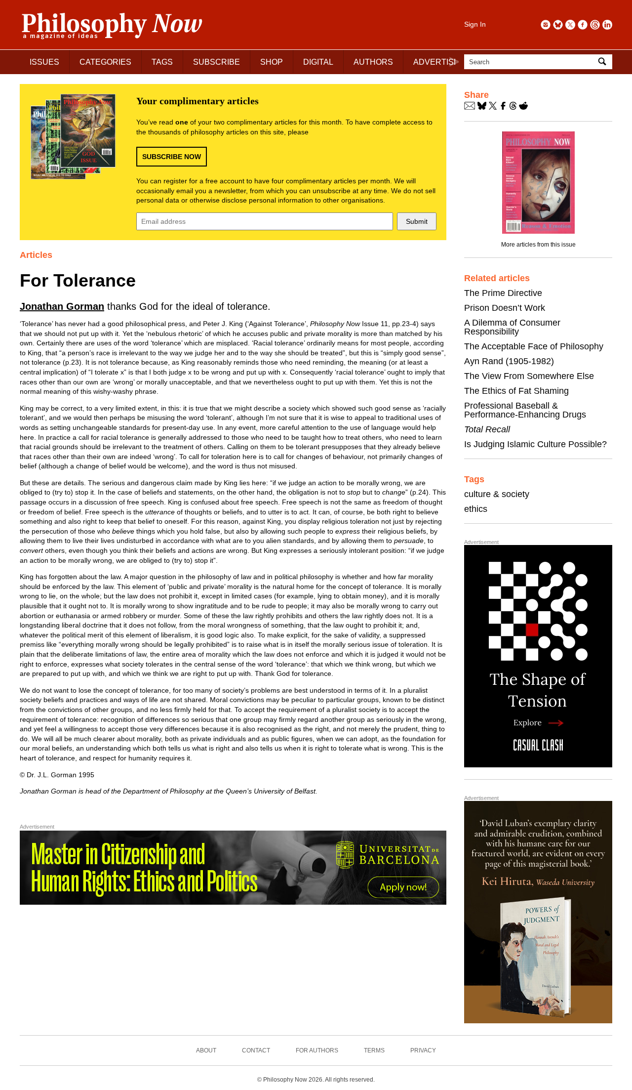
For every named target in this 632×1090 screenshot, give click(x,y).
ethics (475, 509)
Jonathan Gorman (62, 306)
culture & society (496, 494)
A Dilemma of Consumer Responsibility (512, 327)
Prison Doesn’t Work (504, 308)
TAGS (162, 62)
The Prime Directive (503, 293)
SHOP (271, 62)
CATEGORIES (105, 62)
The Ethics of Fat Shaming (516, 391)
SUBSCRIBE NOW (171, 157)
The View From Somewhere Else (529, 376)
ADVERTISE (436, 62)
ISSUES (44, 62)
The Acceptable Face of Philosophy (533, 346)
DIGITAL (318, 62)
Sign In (475, 24)
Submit (417, 221)
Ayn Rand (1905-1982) (509, 361)
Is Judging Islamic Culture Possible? (535, 444)
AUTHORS (373, 62)
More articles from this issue (538, 244)
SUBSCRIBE (216, 62)
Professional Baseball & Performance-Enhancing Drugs (525, 410)
